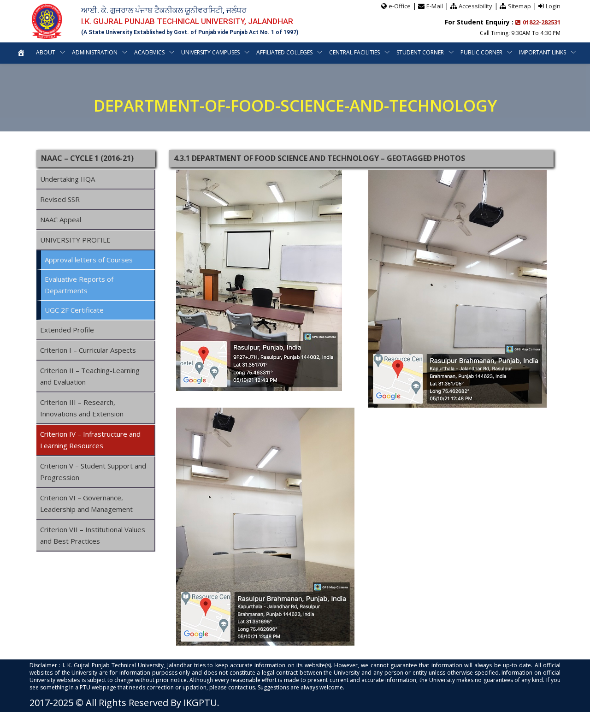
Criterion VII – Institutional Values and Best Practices (92, 535)
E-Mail (434, 6)
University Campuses (210, 52)
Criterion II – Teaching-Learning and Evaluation (90, 376)
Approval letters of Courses (89, 259)
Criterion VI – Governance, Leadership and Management (86, 503)
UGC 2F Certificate (74, 309)
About (45, 52)
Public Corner (481, 52)
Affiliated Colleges (284, 52)
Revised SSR (60, 199)
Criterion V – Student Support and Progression (93, 471)
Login (553, 6)
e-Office (400, 6)
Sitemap (519, 6)
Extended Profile (67, 329)
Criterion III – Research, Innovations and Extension (82, 408)
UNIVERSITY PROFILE (75, 239)
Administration (95, 52)
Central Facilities (354, 52)
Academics (149, 52)
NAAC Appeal (60, 219)
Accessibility (475, 6)
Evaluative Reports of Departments (79, 284)
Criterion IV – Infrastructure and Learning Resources (90, 439)
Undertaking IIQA (67, 179)
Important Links (542, 52)
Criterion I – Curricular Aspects (88, 350)
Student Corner (420, 52)
